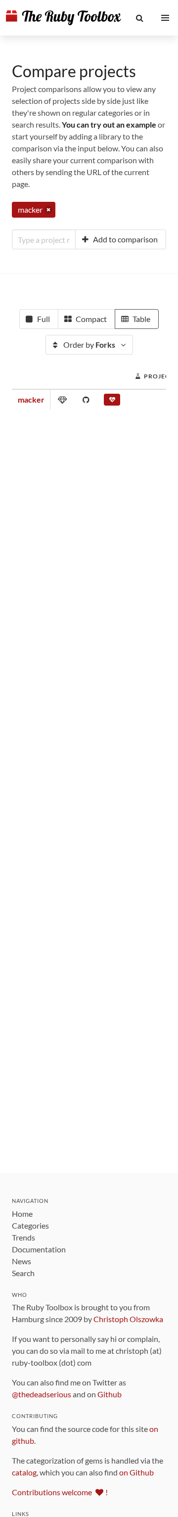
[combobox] (44, 239)
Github (109, 1394)
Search (23, 1273)
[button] (140, 18)
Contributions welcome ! (60, 1492)
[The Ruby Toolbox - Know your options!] (63, 18)
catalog (24, 1472)
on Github (136, 1472)
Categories (30, 1225)
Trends (23, 1237)
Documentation (39, 1249)
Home (22, 1213)
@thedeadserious (41, 1394)
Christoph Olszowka (128, 1319)
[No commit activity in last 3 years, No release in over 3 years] (112, 402)
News (21, 1261)
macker (31, 399)
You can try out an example (109, 124)
